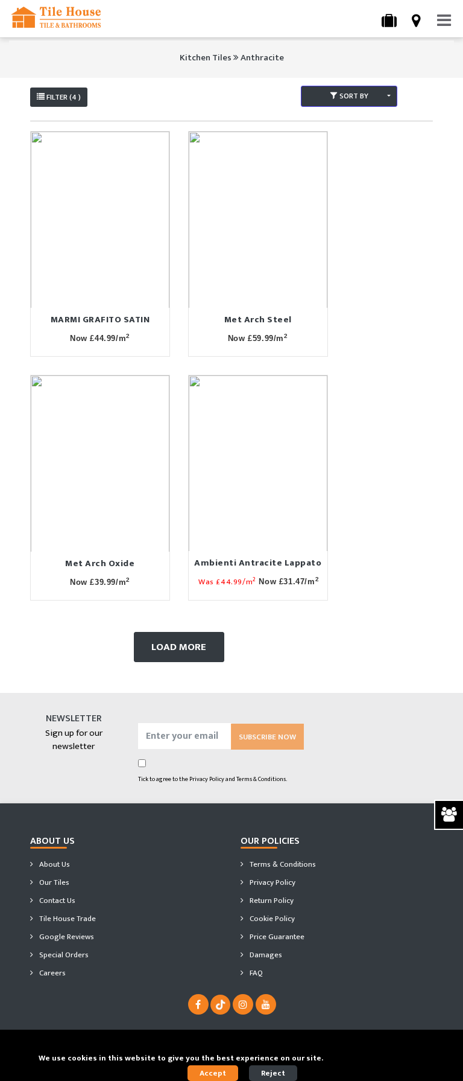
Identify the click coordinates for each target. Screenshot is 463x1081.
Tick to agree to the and (212, 779)
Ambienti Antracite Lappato (257, 562)
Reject (273, 1073)
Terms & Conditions (282, 864)
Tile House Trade (66, 918)
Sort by (353, 96)
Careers (51, 973)
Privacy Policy (206, 779)
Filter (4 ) (63, 97)
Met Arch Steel (258, 319)
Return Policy (271, 900)
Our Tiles (53, 882)
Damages (265, 954)
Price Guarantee (276, 936)
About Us (53, 864)
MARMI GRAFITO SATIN (100, 319)
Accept (213, 1073)
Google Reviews (65, 936)
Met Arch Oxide (99, 563)
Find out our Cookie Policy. (375, 1058)
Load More (178, 647)
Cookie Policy (271, 918)
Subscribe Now (267, 737)
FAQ (255, 973)
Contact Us (56, 900)
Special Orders (63, 954)
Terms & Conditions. (261, 779)
